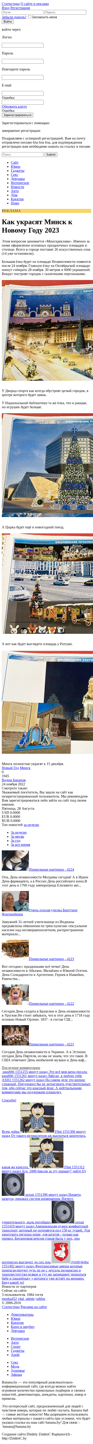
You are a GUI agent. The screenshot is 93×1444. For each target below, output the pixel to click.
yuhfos (40, 1299)
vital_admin (26, 1299)
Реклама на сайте (34, 1307)
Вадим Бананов (14, 780)
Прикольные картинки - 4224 (51, 869)
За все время (20, 845)
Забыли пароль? (14, 17)
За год (15, 840)
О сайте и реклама (35, 4)
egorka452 (9, 1299)
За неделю (19, 832)
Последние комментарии (21, 1068)
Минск (25, 768)
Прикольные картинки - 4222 (51, 1003)
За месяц (17, 836)
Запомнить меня (44, 17)
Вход (5, 8)
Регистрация (20, 8)
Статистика (11, 4)
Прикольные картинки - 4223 (51, 959)
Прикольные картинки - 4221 (51, 1044)
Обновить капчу (14, 106)
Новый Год (10, 768)
